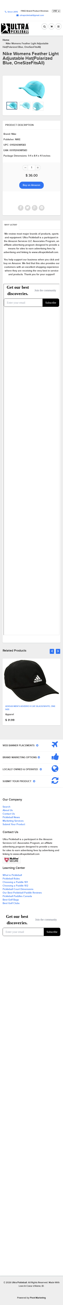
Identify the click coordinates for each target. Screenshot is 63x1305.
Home (6, 40)
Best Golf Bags (11, 900)
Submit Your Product (14, 824)
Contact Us (9, 814)
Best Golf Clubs (11, 903)
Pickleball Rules (11, 878)
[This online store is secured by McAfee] (11, 860)
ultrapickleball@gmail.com (32, 15)
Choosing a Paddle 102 (15, 886)
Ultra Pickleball (19, 1282)
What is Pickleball (12, 875)
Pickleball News (11, 817)
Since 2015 (13, 12)
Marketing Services (13, 821)
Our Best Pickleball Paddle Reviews (22, 893)
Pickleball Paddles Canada (17, 896)
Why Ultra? (10, 225)
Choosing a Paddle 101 (15, 882)
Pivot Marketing (38, 1298)
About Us (8, 810)
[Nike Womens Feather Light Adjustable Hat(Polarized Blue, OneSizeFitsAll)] (31, 89)
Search (6, 807)
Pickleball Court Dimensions (18, 889)
